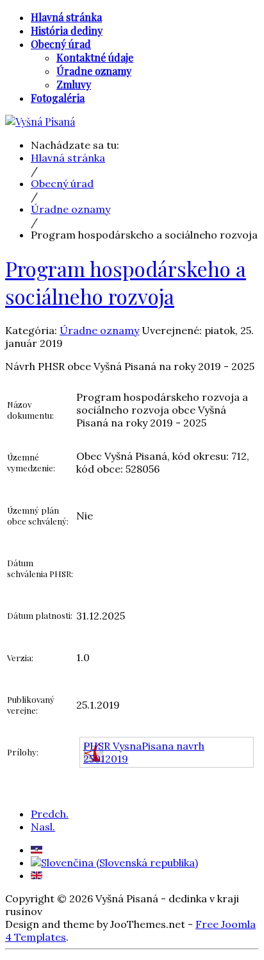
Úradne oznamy (99, 330)
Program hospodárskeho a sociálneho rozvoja (125, 282)
